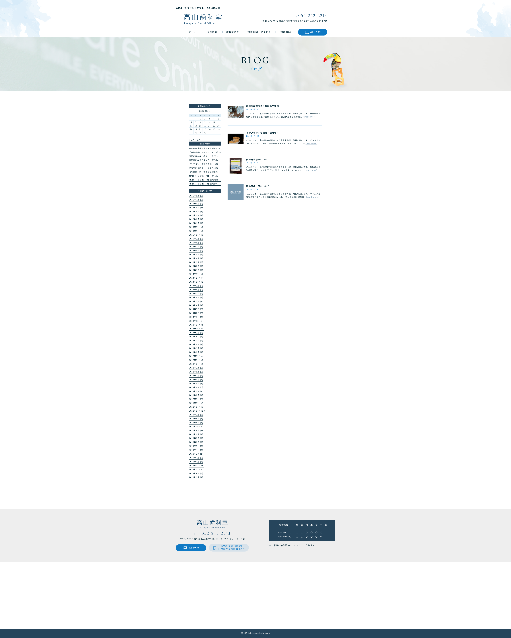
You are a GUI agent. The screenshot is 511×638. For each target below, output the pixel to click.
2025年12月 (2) (196, 227)
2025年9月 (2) (196, 238)
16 (205, 125)
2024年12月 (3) (196, 274)
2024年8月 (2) (196, 289)
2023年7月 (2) (196, 340)
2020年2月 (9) (196, 457)
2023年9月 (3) (196, 332)
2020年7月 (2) (196, 438)
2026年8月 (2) (196, 195)
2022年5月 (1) (196, 383)
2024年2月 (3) (196, 313)
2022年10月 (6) (196, 363)
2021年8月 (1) (196, 418)
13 (191, 125)
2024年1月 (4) (196, 317)
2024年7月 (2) (196, 293)
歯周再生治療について (258, 159)
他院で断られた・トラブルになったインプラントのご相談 (216, 168)
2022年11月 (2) (196, 360)
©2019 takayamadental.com (255, 633)
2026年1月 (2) (196, 223)
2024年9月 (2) (196, 285)
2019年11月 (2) (196, 469)
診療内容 (286, 32)
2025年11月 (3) (196, 231)
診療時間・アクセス (259, 32)
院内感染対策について (258, 186)
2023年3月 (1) (196, 348)
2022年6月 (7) (196, 379)
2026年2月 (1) (196, 219)
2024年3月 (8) (196, 309)
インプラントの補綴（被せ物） (262, 132)
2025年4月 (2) (196, 258)
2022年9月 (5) (196, 367)
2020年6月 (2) (196, 442)
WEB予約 (315, 32)
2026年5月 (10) (196, 207)
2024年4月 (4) (196, 305)
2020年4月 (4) (196, 450)
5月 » (200, 139)
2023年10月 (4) (196, 328)
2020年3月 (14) (196, 453)
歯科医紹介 (232, 32)
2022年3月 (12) (196, 391)
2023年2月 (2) (196, 352)
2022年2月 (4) (196, 395)
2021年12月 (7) (196, 403)
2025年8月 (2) (196, 242)
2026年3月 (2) (196, 215)
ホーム (193, 32)
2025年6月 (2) (196, 250)
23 (205, 129)
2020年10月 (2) (196, 426)
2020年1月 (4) (196, 461)
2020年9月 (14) (196, 430)
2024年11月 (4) (196, 277)
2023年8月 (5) (196, 336)
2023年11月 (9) (196, 324)
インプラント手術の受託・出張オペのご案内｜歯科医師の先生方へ (220, 164)
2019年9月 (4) (196, 473)
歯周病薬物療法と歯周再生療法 (262, 105)
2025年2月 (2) (196, 266)
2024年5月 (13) (196, 301)
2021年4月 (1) (196, 422)
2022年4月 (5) (196, 387)
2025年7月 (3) (196, 246)
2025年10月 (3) (196, 234)
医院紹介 (212, 32)
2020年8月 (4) (196, 434)
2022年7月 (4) (196, 375)
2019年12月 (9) (196, 465)
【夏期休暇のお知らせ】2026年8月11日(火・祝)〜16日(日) (217, 152)
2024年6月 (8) (196, 297)
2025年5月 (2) (196, 254)
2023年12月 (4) (196, 321)
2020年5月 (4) (196, 446)
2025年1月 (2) (196, 270)
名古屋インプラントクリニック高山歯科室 (198, 7)
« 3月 (192, 139)
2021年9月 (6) (196, 414)
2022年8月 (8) (196, 371)
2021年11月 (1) (196, 406)
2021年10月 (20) (197, 410)
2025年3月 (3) (196, 262)
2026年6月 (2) (196, 203)
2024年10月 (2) (196, 281)
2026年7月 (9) (196, 199)
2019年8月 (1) (196, 477)
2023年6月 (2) (196, 344)
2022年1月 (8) (196, 399)
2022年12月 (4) (196, 356)
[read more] (310, 116)
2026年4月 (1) (196, 211)
